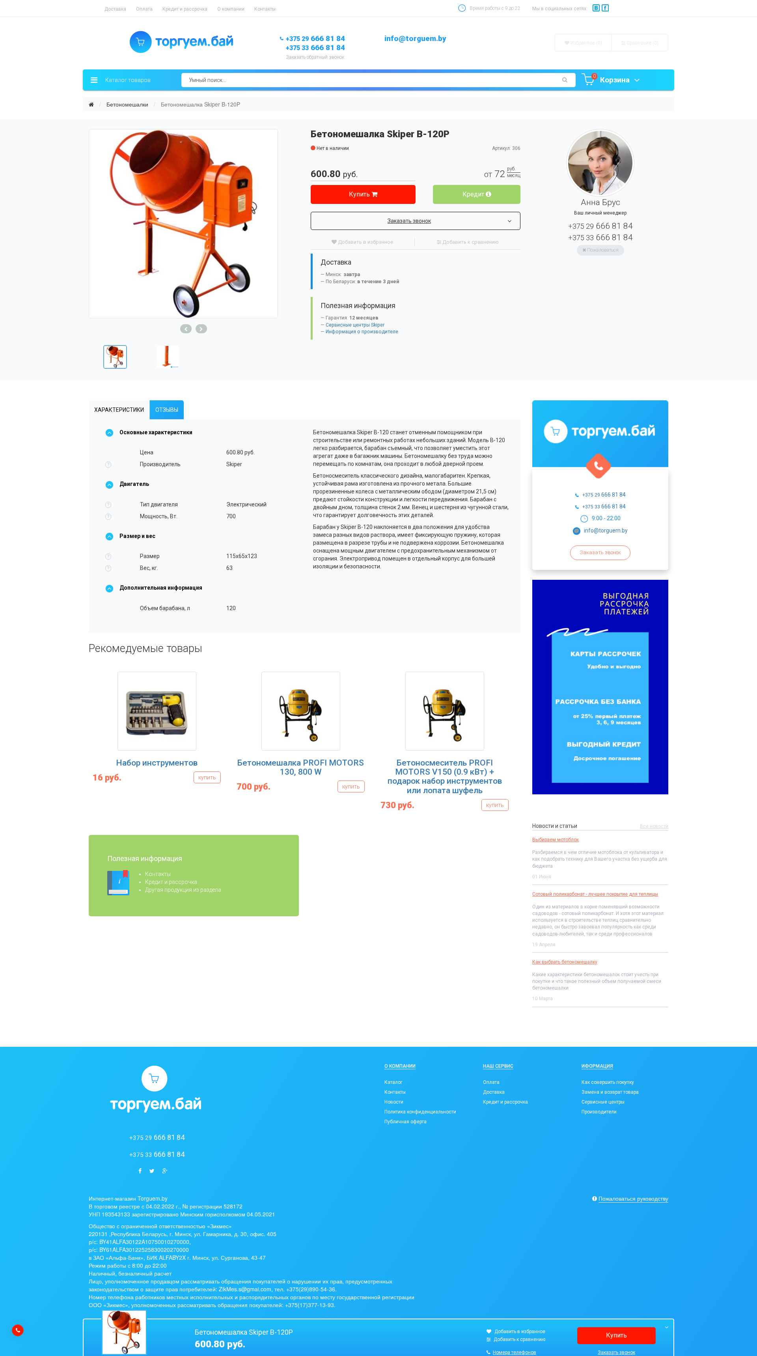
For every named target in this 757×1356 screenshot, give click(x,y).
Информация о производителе (362, 331)
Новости (393, 1102)
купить (207, 777)
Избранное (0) (585, 43)
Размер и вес (137, 536)
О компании (230, 9)
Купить (360, 194)
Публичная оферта (405, 1121)
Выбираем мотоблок (555, 839)
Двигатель (134, 484)
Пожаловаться (602, 250)
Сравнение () (641, 43)
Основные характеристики (155, 432)
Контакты (265, 9)
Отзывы (166, 410)
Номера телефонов (514, 1352)
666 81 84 (315, 38)
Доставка (115, 9)
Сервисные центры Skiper (355, 325)
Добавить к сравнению (470, 242)
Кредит (474, 194)
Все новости (654, 826)
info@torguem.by (415, 38)
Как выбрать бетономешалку (564, 962)
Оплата (144, 9)
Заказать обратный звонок (315, 57)
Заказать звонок (409, 221)
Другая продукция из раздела (183, 890)
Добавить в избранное (365, 242)
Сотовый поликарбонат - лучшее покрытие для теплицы (595, 894)
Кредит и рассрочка (184, 9)
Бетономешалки (127, 104)
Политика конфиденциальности (420, 1112)
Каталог (393, 1082)
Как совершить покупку (608, 1082)
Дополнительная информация (160, 588)
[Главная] (91, 104)
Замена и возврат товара (610, 1092)
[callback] (18, 1330)
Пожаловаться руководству (633, 1198)
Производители (599, 1112)
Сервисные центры (603, 1102)
